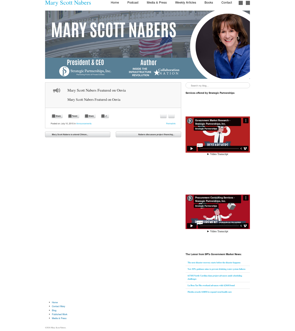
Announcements (84, 123)
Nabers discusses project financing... (158, 135)
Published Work (59, 314)
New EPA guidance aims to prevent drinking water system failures (216, 269)
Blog (54, 310)
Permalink (170, 123)
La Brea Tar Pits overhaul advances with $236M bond (211, 285)
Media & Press (59, 318)
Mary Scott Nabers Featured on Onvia (93, 99)
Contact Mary (58, 306)
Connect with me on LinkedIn (248, 3)
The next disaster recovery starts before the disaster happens (214, 262)
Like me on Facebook (241, 3)
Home (55, 302)
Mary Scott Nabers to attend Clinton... (67, 135)
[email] (163, 116)
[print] (171, 116)
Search (188, 85)
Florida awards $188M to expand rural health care (210, 291)
